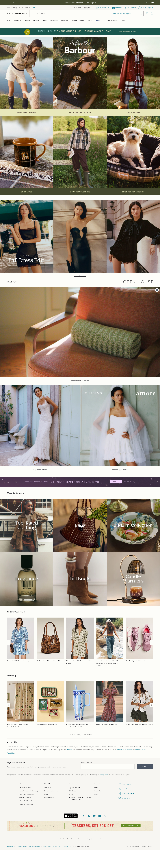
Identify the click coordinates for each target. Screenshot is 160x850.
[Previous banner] (13, 2)
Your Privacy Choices (82, 846)
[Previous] (9, 642)
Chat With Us (126, 798)
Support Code (67, 846)
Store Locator (126, 784)
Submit (144, 766)
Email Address (86, 762)
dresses (69, 750)
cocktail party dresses (125, 750)
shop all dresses (80, 276)
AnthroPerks (126, 789)
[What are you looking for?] (140, 13)
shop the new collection (80, 381)
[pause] (157, 290)
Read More (11, 753)
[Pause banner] (152, 2)
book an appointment (120, 470)
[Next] (151, 642)
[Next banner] (146, 2)
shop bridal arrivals (40, 470)
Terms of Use (22, 846)
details (33, 8)
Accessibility (47, 846)
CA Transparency (34, 846)
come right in (91, 3)
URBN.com (56, 846)
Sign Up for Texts (128, 793)
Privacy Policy (104, 774)
